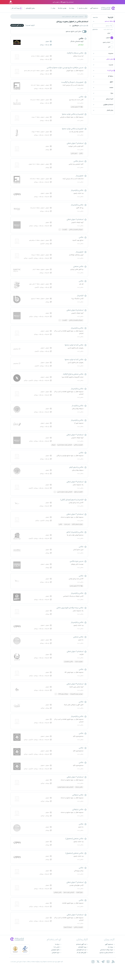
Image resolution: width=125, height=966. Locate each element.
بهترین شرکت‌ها (62, 8)
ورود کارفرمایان (82, 947)
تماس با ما (56, 947)
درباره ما (57, 944)
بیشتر (53, 8)
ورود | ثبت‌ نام (16, 8)
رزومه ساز (71, 8)
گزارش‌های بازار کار (81, 953)
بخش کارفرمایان (30, 8)
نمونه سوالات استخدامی (106, 950)
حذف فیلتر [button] (95, 29)
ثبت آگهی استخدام (16, 25)
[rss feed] (113, 961)
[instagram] (93, 961)
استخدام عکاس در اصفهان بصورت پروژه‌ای (72, 21)
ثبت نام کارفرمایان (81, 950)
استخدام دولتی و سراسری (106, 953)
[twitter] (98, 961)
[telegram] (103, 961)
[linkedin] (108, 961)
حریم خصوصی (55, 953)
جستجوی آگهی (94, 8)
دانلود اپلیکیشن (55, 950)
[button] (102, 33)
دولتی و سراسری (83, 8)
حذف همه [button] (95, 17)
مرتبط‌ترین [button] (75, 26)
